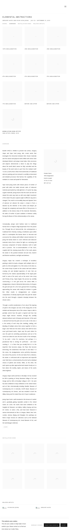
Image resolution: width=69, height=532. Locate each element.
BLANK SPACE (7, 6)
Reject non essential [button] (51, 525)
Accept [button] (64, 525)
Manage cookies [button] (37, 525)
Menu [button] (65, 6)
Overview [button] (12, 23)
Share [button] (6, 427)
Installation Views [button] (24, 23)
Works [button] (5, 23)
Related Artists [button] (39, 23)
